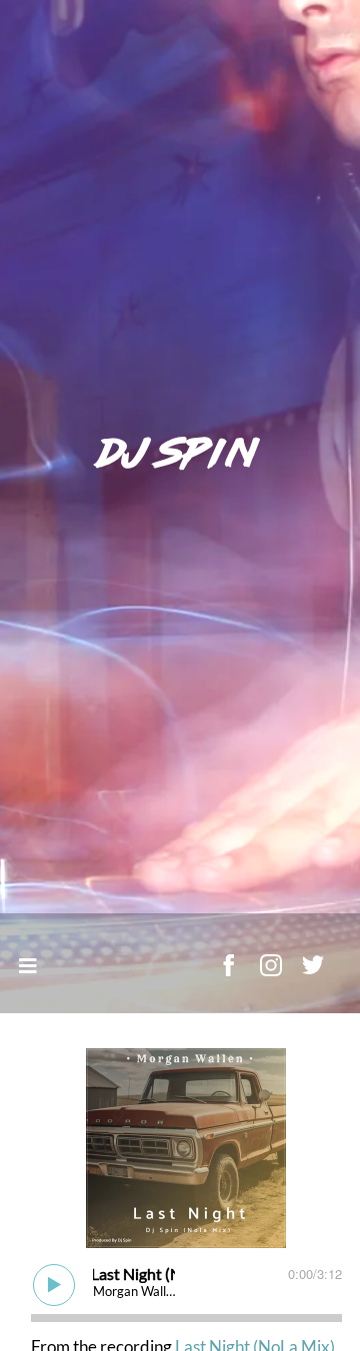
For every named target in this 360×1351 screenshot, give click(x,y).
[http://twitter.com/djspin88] (313, 965)
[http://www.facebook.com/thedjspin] (229, 965)
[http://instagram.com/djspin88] (271, 965)
